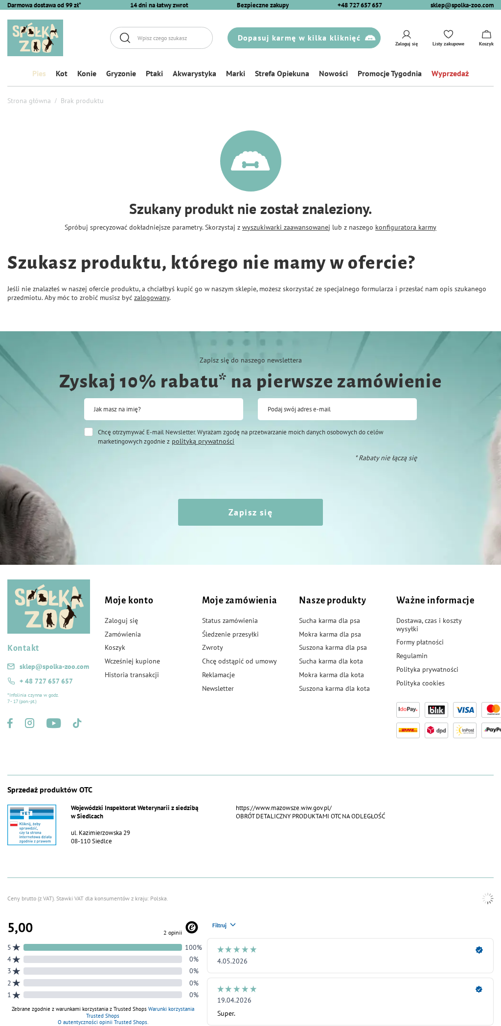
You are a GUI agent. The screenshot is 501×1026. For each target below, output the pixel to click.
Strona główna (29, 100)
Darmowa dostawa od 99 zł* (44, 5)
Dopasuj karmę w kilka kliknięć (299, 38)
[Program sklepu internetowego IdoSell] (488, 898)
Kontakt (23, 648)
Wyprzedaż (450, 73)
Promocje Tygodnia (390, 73)
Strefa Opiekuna (282, 73)
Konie (86, 73)
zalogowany (151, 297)
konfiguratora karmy (405, 227)
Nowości (333, 73)
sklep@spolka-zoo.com (462, 5)
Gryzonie (121, 73)
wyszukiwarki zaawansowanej (286, 227)
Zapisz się (250, 512)
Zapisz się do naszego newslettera (251, 360)
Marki (235, 73)
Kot (62, 73)
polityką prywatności (203, 441)
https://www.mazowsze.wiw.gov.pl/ (284, 808)
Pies (39, 73)
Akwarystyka (194, 73)
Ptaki (154, 73)
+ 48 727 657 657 (46, 681)
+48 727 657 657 (360, 5)
